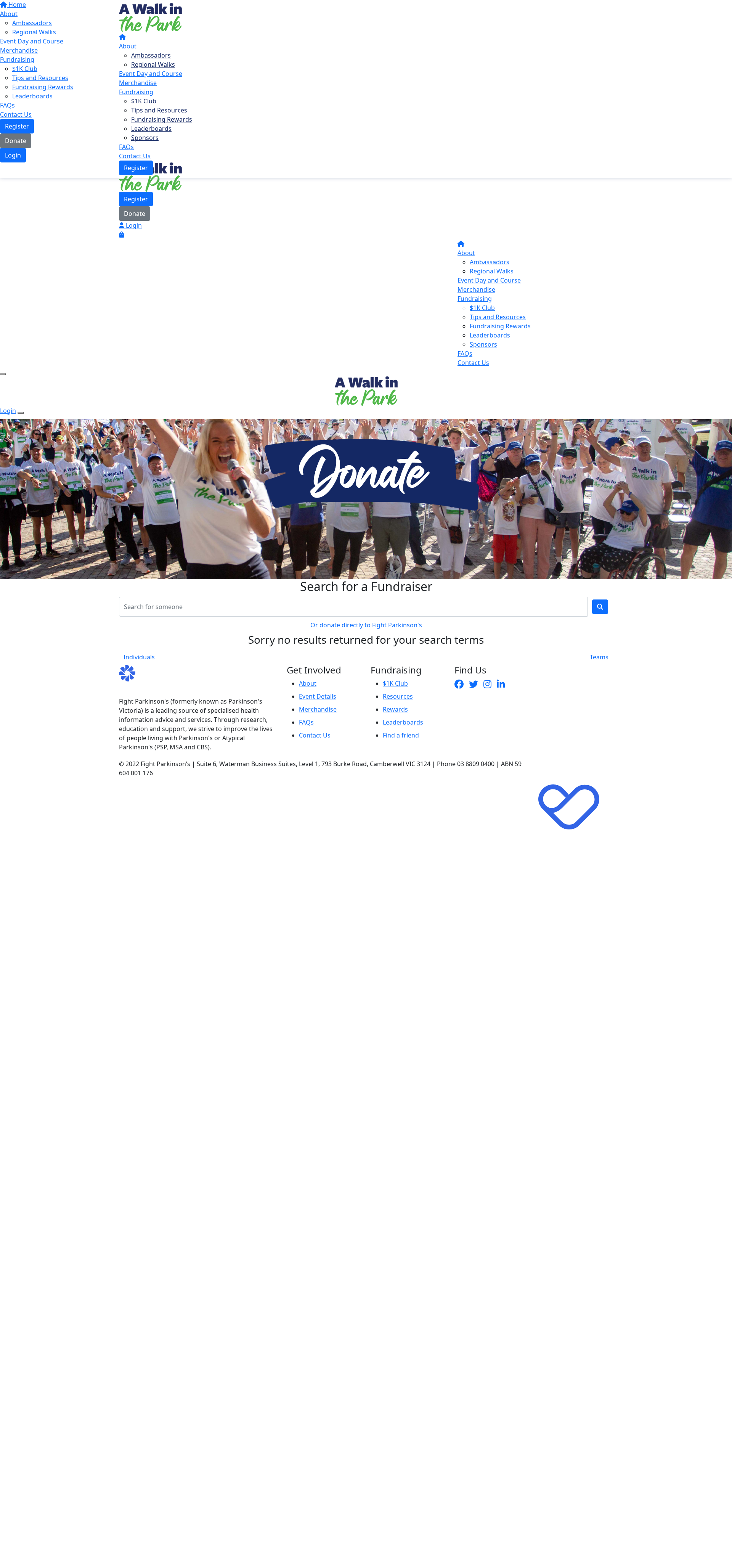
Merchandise (138, 83)
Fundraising (136, 92)
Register (136, 168)
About (127, 46)
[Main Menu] (3, 374)
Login (133, 225)
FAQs (126, 147)
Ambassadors (151, 55)
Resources (398, 696)
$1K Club (143, 101)
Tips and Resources (159, 110)
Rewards (395, 709)
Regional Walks (153, 64)
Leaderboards (151, 128)
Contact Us (135, 156)
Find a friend (401, 735)
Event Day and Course (150, 73)
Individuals (139, 657)
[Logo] (150, 17)
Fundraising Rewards (161, 119)
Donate (134, 213)
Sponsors (145, 137)
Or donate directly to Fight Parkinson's (366, 625)
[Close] (21, 413)
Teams (599, 657)
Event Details (317, 696)
